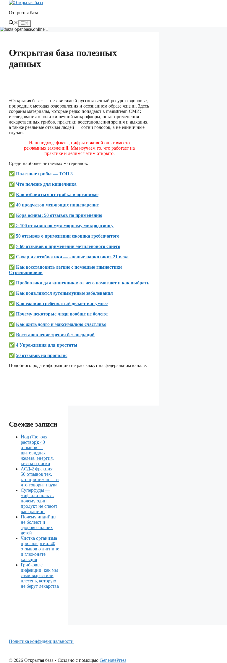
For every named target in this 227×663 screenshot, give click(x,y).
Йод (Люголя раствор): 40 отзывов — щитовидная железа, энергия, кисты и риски (37, 450)
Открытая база (23, 12)
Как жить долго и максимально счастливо (61, 324)
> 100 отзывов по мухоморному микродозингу (64, 225)
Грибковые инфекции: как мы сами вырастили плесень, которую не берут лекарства (40, 575)
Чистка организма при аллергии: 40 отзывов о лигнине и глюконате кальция (40, 549)
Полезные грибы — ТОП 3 (44, 173)
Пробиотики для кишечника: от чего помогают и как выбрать (82, 282)
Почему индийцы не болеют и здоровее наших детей (38, 524)
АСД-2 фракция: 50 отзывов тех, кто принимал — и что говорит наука (40, 476)
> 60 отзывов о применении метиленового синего (68, 246)
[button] (13, 23)
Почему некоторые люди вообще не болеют (62, 313)
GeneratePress (113, 660)
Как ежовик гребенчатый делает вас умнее (62, 303)
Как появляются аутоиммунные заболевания (64, 293)
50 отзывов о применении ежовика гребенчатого (67, 235)
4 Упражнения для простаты (46, 344)
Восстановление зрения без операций (55, 334)
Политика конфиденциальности (41, 641)
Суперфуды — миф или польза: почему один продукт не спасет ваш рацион (39, 501)
